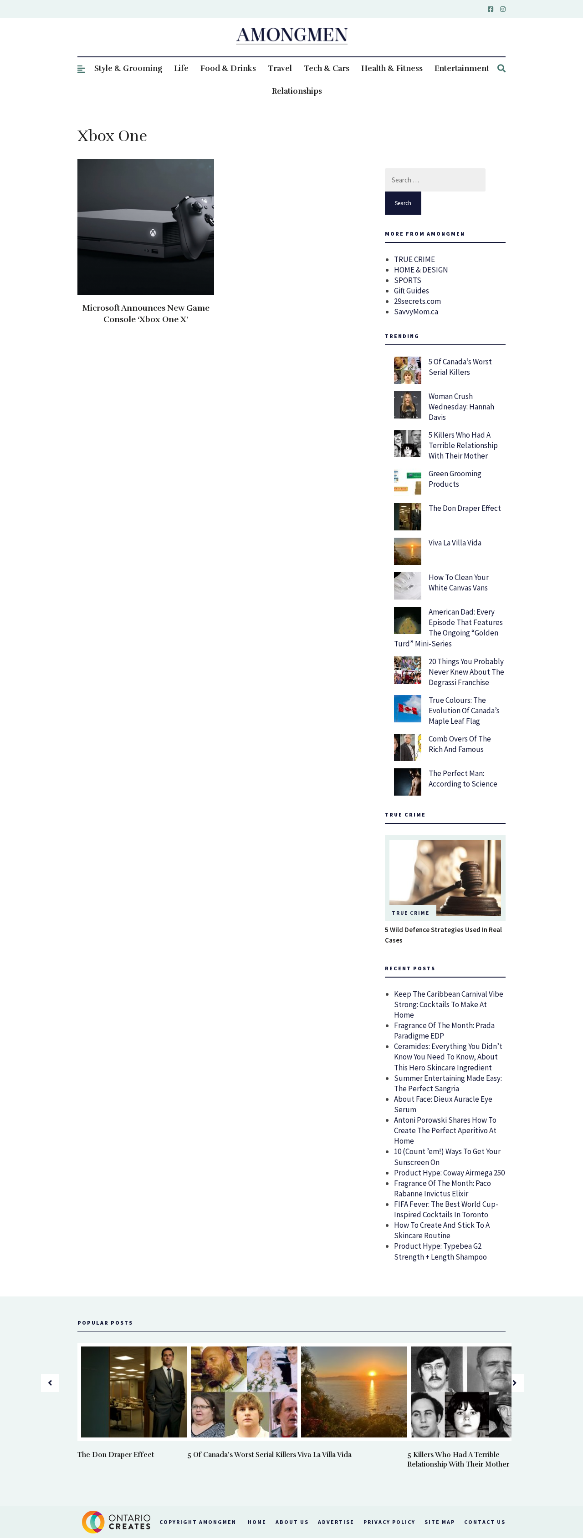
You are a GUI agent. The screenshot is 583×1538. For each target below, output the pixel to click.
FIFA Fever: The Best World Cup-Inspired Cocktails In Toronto (446, 1209)
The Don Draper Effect (465, 508)
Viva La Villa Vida (455, 543)
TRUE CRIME (414, 259)
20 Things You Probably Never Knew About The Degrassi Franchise (466, 671)
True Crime (411, 913)
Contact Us (485, 1521)
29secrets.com (417, 301)
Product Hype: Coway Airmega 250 (449, 1173)
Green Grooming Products (455, 479)
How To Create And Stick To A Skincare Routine (442, 1230)
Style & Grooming (128, 68)
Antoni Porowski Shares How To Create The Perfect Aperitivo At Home (445, 1130)
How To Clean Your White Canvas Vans (459, 582)
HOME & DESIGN (421, 270)
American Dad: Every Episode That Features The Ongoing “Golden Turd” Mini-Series (448, 627)
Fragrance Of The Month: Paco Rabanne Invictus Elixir (442, 1188)
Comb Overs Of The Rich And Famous (460, 744)
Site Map (439, 1521)
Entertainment (462, 68)
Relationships (297, 91)
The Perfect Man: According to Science (463, 778)
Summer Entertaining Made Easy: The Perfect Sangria (448, 1083)
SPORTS (407, 280)
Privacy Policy (389, 1521)
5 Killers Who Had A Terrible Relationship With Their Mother (463, 445)
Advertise (336, 1521)
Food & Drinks (228, 68)
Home (257, 1521)
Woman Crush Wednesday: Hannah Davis (461, 406)
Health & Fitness (392, 68)
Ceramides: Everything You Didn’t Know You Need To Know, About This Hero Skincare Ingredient (448, 1056)
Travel (280, 68)
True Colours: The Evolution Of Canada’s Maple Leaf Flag (464, 710)
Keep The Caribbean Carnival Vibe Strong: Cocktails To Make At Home (448, 1004)
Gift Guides (411, 291)
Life (181, 68)
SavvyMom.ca (416, 312)
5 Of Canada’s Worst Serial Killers (460, 367)
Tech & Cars (326, 68)
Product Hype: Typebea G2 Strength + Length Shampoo (440, 1251)
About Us (292, 1521)
